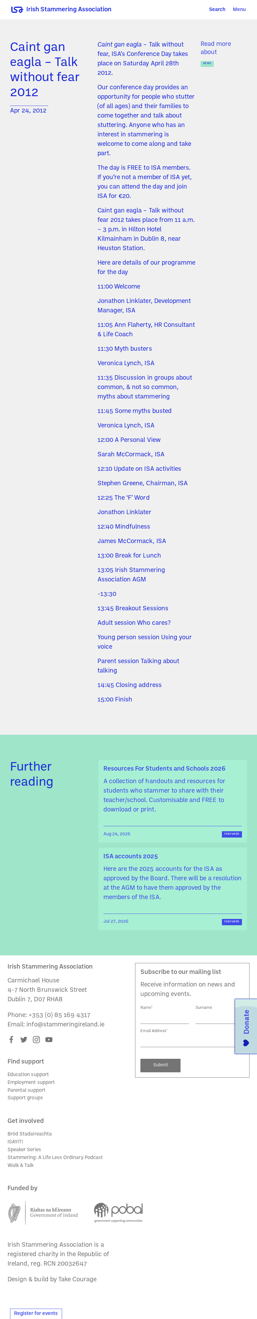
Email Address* (153, 1031)
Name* (146, 1008)
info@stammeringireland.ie (65, 1025)
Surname (204, 1008)
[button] (239, 10)
